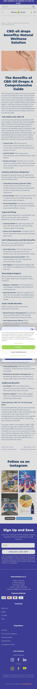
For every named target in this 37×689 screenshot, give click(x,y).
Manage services (18, 343)
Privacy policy (22, 355)
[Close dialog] (32, 330)
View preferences (18, 352)
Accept (18, 347)
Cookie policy (14, 355)
